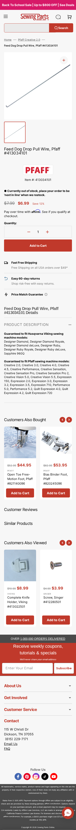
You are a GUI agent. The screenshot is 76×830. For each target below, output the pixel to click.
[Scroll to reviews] (38, 161)
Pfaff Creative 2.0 (29, 39)
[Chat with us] (58, 16)
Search (63, 27)
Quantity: (10, 223)
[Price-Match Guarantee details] (46, 294)
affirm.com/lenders (52, 804)
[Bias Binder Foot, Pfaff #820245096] (56, 463)
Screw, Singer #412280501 (53, 600)
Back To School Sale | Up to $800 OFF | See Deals (38, 5)
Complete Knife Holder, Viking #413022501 (18, 602)
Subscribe (64, 668)
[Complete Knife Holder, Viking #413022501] (20, 588)
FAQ (7, 749)
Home (8, 39)
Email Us (10, 744)
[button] (5, 16)
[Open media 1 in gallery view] (64, 60)
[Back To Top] (70, 824)
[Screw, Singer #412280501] (56, 588)
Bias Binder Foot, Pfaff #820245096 (55, 479)
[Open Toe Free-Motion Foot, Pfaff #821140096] (20, 463)
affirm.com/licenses (11, 816)
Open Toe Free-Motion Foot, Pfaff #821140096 (20, 479)
